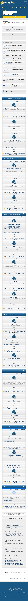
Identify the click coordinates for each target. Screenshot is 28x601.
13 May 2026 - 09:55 (10, 350)
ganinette (8, 62)
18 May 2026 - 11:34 (9, 273)
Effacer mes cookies (16, 575)
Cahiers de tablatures (16, 232)
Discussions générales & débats (14, 339)
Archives (14, 496)
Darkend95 (7, 560)
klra (8, 564)
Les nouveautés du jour (8, 513)
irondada (14, 560)
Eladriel (8, 84)
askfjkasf (16, 525)
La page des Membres (8, 460)
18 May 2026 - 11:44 (9, 177)
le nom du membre (18, 536)
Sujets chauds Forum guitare (14, 590)
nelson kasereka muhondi (11, 78)
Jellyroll (13, 564)
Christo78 (19, 564)
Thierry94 (14, 74)
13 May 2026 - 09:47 (9, 331)
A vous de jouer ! (8, 158)
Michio (16, 563)
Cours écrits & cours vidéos (14, 140)
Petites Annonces (8, 371)
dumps (15, 133)
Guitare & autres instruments (12, 214)
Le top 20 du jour (11, 514)
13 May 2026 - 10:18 (9, 153)
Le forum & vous (8, 427)
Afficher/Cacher (24, 98)
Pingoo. (22, 563)
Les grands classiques (16, 228)
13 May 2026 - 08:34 (10, 208)
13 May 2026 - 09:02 (9, 407)
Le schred (16, 231)
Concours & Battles (14, 185)
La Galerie (14, 265)
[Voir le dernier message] (3, 116)
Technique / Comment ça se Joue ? (14, 108)
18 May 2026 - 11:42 (9, 192)
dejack (10, 58)
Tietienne (21, 560)
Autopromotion (14, 415)
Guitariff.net (5, 21)
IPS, (23, 578)
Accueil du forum (8, 575)
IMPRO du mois (13, 202)
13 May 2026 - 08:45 (8, 447)
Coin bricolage (16, 249)
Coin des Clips (16, 344)
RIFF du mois (6, 202)
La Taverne (14, 474)
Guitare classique (7, 232)
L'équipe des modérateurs (19, 513)
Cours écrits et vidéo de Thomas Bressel (11, 144)
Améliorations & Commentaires (9, 440)
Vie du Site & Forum (14, 437)
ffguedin (18, 117)
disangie (16, 561)
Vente (14, 400)
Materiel (14, 246)
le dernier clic (8, 536)
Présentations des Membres (14, 455)
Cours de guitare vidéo (14, 588)
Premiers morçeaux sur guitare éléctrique (11, 227)
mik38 (7, 50)
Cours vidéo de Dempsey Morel (10, 147)
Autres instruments (14, 297)
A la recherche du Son (14, 282)
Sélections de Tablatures (14, 224)
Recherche (14, 381)
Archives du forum (9, 487)
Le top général (17, 514)
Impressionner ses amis (8, 231)
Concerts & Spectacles (14, 358)
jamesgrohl (9, 561)
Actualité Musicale (14, 324)
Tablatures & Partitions (8, 500)
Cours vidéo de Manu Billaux (9, 146)
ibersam (7, 53)
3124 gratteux (6, 10)
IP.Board (16, 578)
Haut (4, 575)
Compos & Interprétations (14, 168)
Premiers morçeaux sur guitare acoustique (12, 226)
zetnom (11, 65)
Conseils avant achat (8, 251)
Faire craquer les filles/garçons (9, 229)
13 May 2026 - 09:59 (8, 365)
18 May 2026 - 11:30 (9, 421)
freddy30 (7, 69)
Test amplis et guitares (8, 249)
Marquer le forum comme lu (8, 577)
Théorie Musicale (14, 125)
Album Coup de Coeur (8, 344)
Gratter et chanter (7, 228)
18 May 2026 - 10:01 (9, 481)
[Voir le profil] (9, 45)
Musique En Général (9, 314)
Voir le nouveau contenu (19, 22)
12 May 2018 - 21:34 (9, 116)
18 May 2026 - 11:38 (9, 256)
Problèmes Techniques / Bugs (9, 441)
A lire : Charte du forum (8, 22)
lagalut (7, 45)
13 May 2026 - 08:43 (10, 465)
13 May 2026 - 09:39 (8, 308)
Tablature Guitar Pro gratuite (15, 589)
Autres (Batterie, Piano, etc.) (13, 303)
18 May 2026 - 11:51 (9, 132)
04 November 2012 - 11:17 (10, 506)
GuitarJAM (14, 200)
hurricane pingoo (8, 563)
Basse (5, 303)
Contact (25, 596)
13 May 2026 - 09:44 (9, 391)
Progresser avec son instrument (12, 98)
